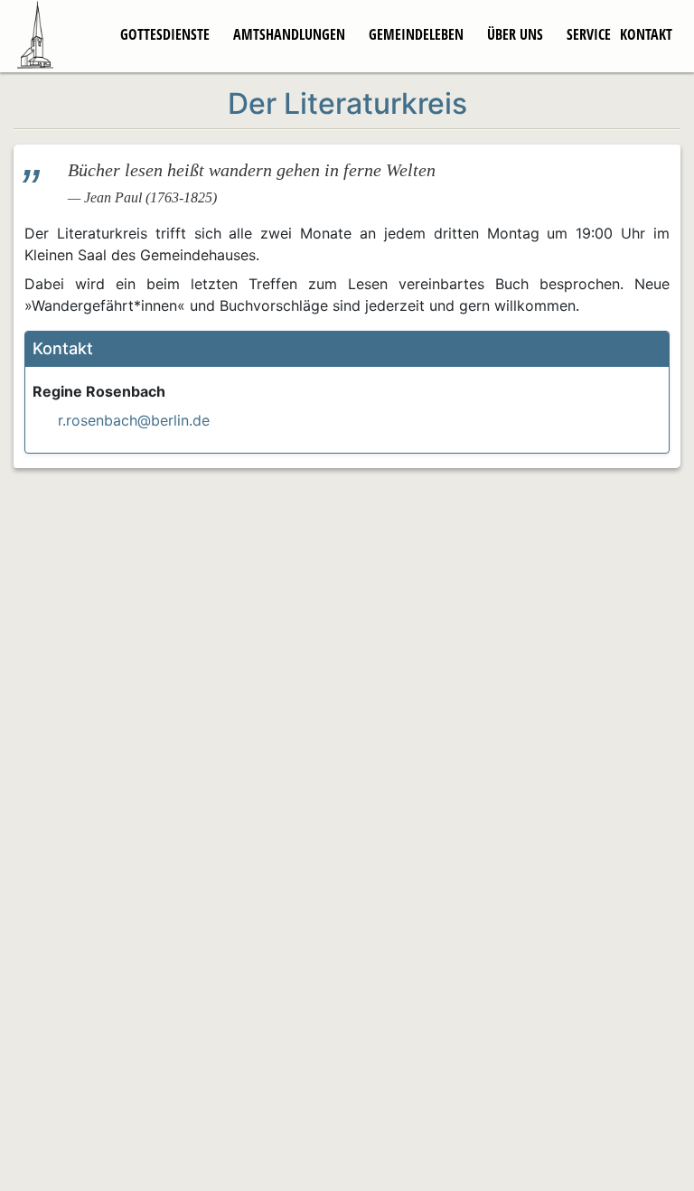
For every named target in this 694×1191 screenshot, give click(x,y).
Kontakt (646, 34)
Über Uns (515, 34)
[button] (347, 349)
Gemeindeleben (416, 34)
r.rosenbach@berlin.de (134, 420)
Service (589, 34)
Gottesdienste (165, 34)
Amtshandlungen (289, 34)
